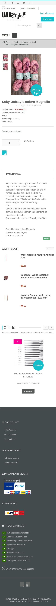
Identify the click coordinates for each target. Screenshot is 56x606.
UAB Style (6, 42)
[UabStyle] (14, 15)
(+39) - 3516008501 (28, 8)
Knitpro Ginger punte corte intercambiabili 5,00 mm (36, 296)
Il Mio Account (10, 430)
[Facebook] (12, 2)
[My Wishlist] (5, 2)
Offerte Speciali (10, 462)
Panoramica (13, 174)
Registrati (50, 13)
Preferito (4, 152)
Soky (10, 122)
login (42, 13)
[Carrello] (25, 2)
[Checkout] (31, 2)
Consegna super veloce (16, 537)
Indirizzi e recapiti (11, 458)
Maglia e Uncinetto (21, 42)
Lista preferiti (9, 439)
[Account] (19, 2)
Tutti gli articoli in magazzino (18, 533)
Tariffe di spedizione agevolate (19, 541)
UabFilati (15, 118)
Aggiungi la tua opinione (31, 105)
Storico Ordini (10, 434)
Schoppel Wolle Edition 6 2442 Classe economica (35, 276)
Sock (34, 42)
